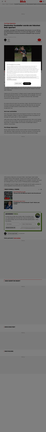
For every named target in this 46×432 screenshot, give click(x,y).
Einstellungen (18, 83)
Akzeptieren (27, 83)
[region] (23, 74)
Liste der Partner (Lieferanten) (12, 79)
